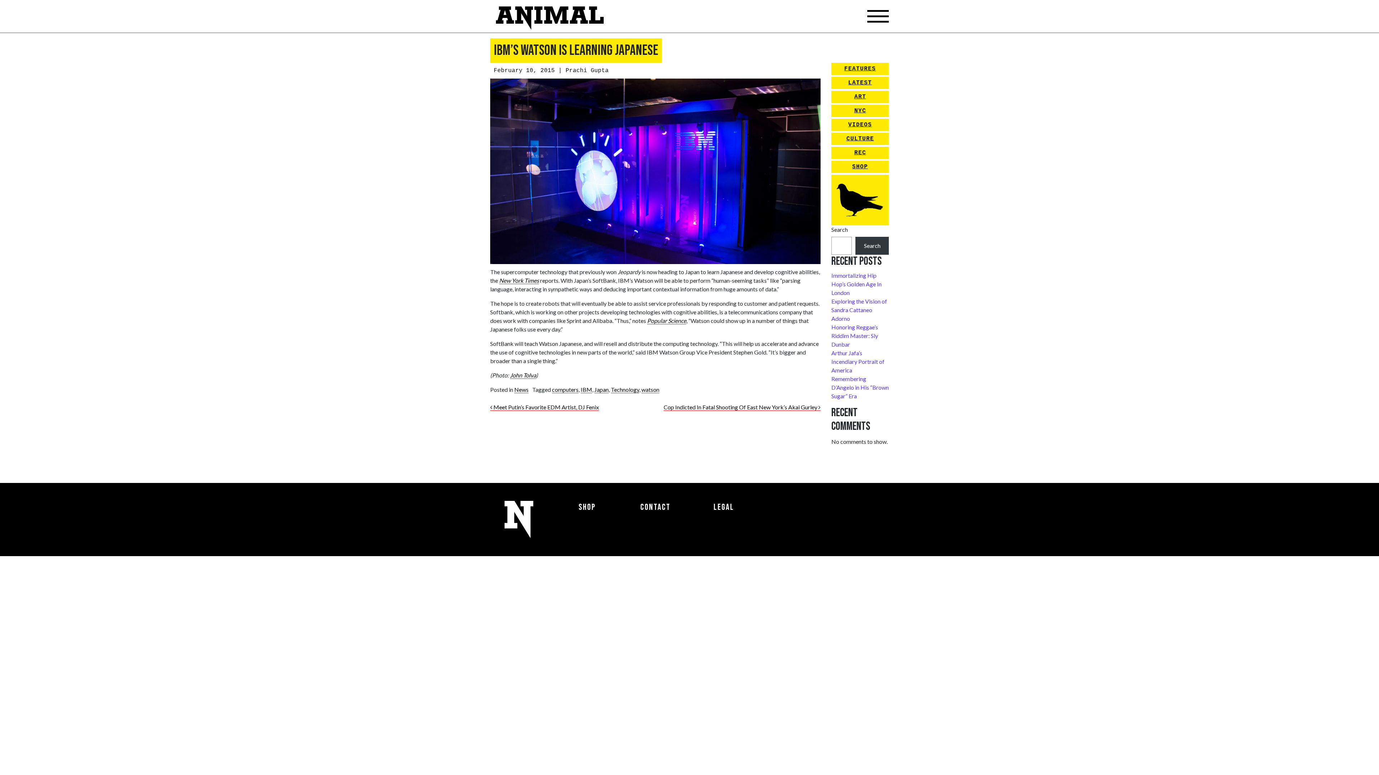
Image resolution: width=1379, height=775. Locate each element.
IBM (586, 389)
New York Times (519, 280)
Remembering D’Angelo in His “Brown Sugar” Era (860, 387)
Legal (724, 507)
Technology (625, 389)
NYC (860, 111)
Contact (655, 507)
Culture (860, 139)
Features (860, 69)
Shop (860, 167)
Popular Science (666, 320)
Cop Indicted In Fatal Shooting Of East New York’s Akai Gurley (741, 407)
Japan (601, 389)
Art (860, 97)
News (521, 389)
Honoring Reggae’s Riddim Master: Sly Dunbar (854, 336)
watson (650, 389)
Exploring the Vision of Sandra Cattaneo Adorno (859, 310)
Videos (860, 125)
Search (839, 229)
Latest (860, 83)
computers (565, 389)
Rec (860, 153)
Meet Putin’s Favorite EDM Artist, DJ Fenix (545, 407)
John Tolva (523, 375)
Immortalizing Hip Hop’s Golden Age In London (856, 284)
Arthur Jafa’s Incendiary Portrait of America (857, 361)
